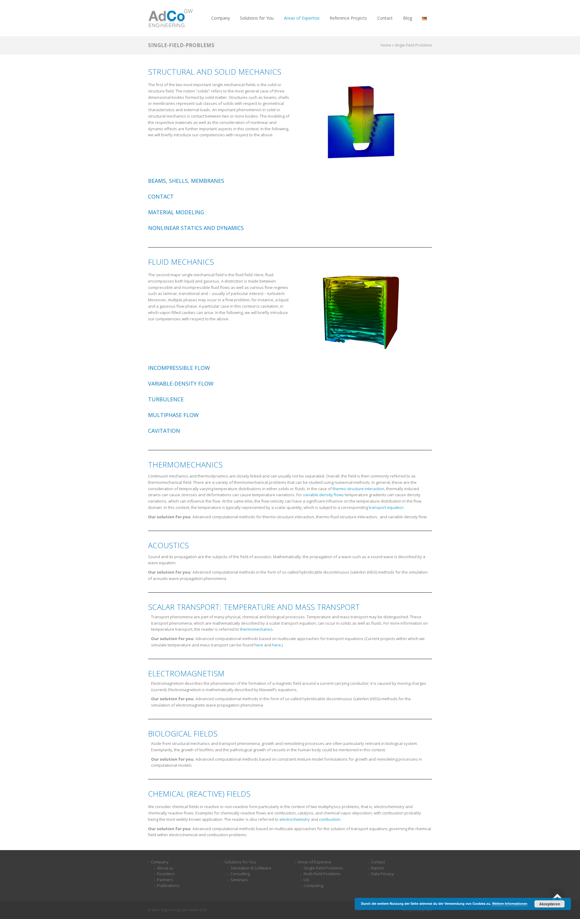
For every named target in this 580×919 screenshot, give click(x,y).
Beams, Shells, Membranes (186, 180)
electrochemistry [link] (294, 819)
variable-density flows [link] (323, 494)
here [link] (258, 645)
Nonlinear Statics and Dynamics (196, 227)
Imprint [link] (377, 868)
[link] (170, 18)
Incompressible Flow (179, 367)
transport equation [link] (386, 507)
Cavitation (164, 430)
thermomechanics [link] (256, 629)
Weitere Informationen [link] (509, 903)
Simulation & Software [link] (250, 868)
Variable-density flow (181, 383)
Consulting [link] (240, 873)
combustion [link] (329, 819)
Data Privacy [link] (382, 873)
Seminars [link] (239, 879)
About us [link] (165, 868)
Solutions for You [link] (240, 862)
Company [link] (160, 862)
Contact (161, 196)
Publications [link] (168, 885)
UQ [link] (306, 879)
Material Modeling (176, 212)
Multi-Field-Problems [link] (322, 873)
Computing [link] (313, 885)
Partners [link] (165, 879)
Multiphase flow (173, 415)
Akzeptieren (549, 904)
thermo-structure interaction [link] (358, 488)
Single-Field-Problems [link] (323, 868)
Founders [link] (166, 873)
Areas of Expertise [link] (314, 862)
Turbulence (166, 399)
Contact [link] (378, 862)
